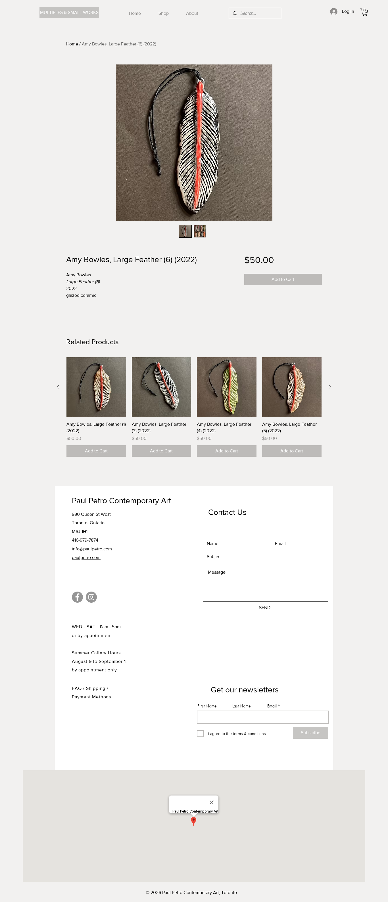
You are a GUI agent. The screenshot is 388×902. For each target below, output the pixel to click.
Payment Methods (91, 696)
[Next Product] (329, 386)
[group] (194, 407)
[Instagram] (91, 597)
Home (72, 43)
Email (272, 706)
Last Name (241, 706)
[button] (364, 12)
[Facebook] (77, 597)
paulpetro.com (86, 557)
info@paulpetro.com (92, 548)
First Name (206, 706)
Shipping (96, 688)
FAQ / (79, 688)
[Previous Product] (58, 386)
